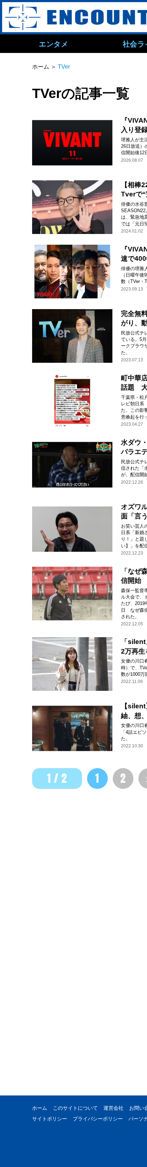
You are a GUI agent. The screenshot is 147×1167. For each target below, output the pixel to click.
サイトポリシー (49, 1118)
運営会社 (113, 1107)
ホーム (39, 1107)
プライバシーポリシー (98, 1118)
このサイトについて (75, 1107)
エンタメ (53, 43)
